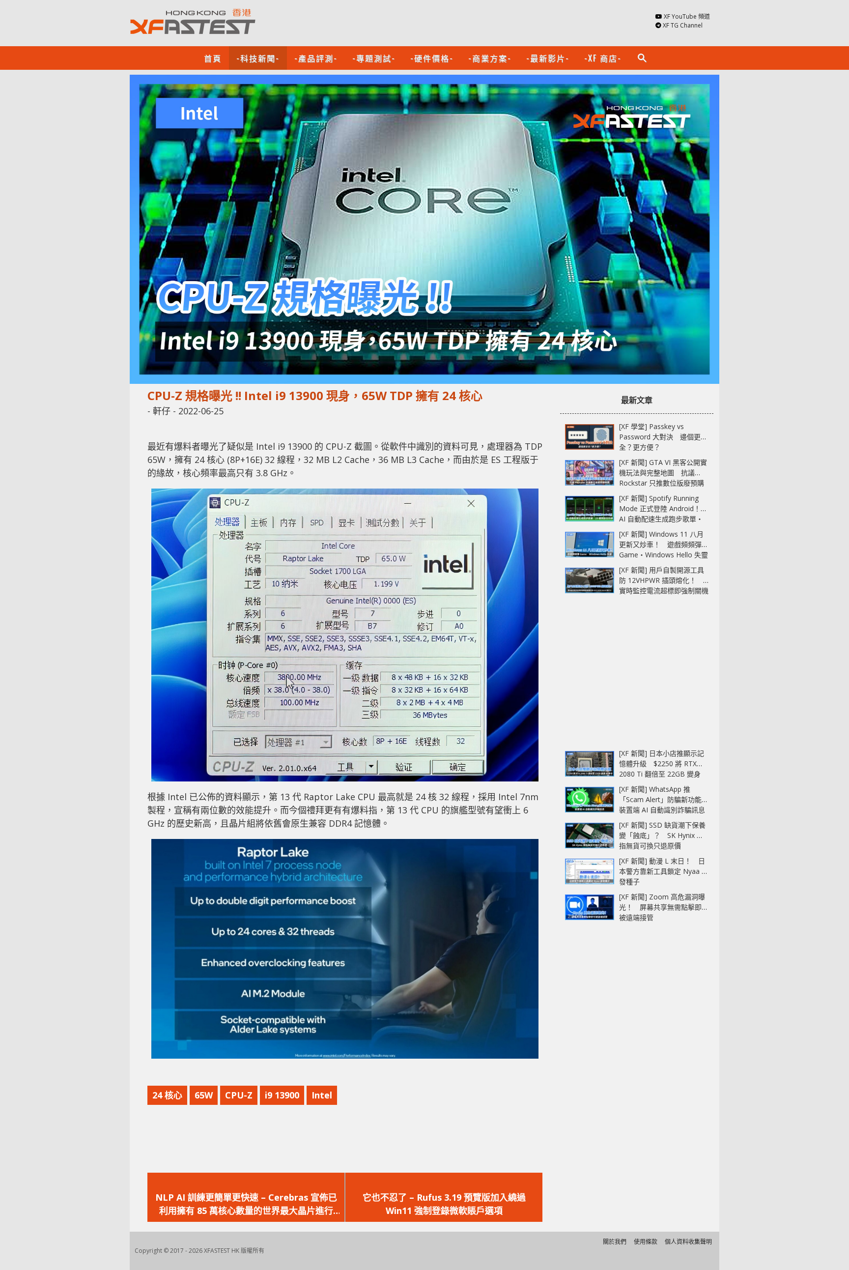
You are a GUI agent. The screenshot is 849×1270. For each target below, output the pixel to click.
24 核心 (167, 1095)
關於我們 (614, 1242)
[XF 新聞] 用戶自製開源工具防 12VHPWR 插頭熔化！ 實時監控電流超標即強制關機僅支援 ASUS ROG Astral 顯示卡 (663, 590)
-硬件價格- (431, 58)
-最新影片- (547, 58)
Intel (321, 1095)
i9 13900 (282, 1095)
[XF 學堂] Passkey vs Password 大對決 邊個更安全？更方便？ (663, 437)
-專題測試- (374, 58)
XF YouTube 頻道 (687, 16)
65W (204, 1095)
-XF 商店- (603, 58)
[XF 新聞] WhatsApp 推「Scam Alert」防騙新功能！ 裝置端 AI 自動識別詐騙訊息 (667, 799)
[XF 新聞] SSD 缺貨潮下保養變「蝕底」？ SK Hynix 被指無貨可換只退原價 (662, 835)
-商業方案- (489, 58)
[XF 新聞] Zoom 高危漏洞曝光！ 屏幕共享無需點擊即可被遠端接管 (663, 907)
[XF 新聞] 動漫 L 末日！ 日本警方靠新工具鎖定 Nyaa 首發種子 (663, 871)
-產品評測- (316, 58)
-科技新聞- (258, 58)
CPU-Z (239, 1095)
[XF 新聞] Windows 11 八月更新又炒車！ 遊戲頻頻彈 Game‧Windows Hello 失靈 (663, 544)
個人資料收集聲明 (688, 1242)
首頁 (213, 58)
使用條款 (645, 1242)
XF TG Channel (683, 25)
